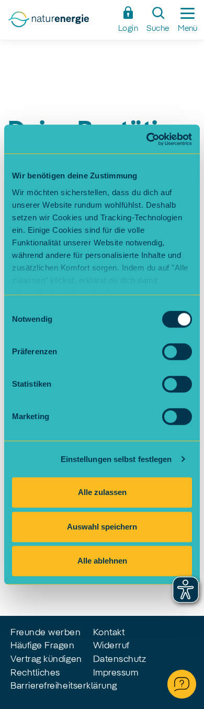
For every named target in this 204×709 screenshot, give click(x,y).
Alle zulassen (102, 492)
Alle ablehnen (102, 560)
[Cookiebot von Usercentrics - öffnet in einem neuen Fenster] (146, 139)
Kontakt (109, 632)
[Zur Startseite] (59, 22)
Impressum (116, 673)
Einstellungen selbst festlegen (116, 459)
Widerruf (111, 645)
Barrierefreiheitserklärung (63, 686)
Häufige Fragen (42, 645)
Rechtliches (35, 673)
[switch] (177, 351)
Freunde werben (45, 632)
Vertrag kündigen (46, 659)
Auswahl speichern (102, 526)
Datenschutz (119, 659)
